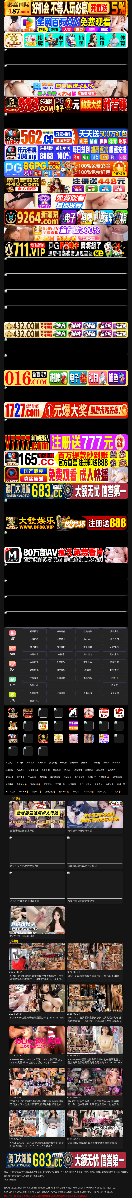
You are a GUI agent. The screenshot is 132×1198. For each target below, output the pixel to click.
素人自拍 (114, 638)
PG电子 (63, 762)
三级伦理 (34, 638)
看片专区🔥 (64, 791)
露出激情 (61, 677)
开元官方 (48, 784)
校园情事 (61, 693)
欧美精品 (88, 631)
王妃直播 (100, 769)
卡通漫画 (34, 677)
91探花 (61, 654)
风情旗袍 (34, 669)
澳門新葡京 (80, 777)
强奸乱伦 (61, 631)
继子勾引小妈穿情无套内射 (24, 865)
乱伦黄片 (112, 769)
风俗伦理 (114, 693)
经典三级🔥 (24, 791)
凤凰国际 (21, 769)
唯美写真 (88, 677)
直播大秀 (121, 784)
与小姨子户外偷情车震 (80, 830)
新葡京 (106, 762)
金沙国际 (72, 784)
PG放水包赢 (33, 769)
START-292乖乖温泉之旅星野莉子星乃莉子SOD (93, 975)
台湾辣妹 (34, 646)
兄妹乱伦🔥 (50, 791)
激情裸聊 (9, 784)
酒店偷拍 (78, 769)
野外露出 (114, 654)
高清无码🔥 (89, 791)
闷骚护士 (114, 669)
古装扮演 (34, 662)
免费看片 (99, 784)
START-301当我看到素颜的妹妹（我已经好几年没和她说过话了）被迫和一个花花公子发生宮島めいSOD (94, 1020)
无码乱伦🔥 (35, 784)
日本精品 (61, 638)
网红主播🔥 (116, 791)
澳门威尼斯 (10, 791)
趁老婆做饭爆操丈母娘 (22, 830)
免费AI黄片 (102, 791)
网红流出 (88, 654)
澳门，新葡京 (85, 784)
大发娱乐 (67, 777)
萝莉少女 (114, 631)
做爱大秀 (110, 784)
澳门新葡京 (55, 777)
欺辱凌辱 (34, 654)
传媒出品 (34, 685)
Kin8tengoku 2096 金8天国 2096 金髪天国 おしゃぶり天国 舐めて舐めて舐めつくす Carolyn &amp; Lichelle (36, 1062)
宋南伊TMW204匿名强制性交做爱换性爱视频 (92, 1143)
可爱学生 (88, 662)
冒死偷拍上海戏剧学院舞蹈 (82, 865)
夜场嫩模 (32, 777)
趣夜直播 (21, 777)
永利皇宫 (92, 777)
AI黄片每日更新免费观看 (81, 900)
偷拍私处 (9, 777)
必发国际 (43, 777)
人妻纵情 (88, 693)
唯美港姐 (88, 646)
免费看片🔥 (104, 777)
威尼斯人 (9, 762)
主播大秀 (89, 769)
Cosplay (88, 638)
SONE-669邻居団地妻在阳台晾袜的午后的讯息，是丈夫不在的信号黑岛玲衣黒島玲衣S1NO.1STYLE (95, 1061)
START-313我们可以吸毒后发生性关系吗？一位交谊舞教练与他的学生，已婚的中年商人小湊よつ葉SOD (37, 979)
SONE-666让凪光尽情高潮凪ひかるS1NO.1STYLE (37, 1017)
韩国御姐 (61, 646)
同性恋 (114, 685)
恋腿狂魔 (114, 662)
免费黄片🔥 (22, 784)
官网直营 (42, 762)
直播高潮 (46, 769)
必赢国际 (9, 769)
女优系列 (61, 662)
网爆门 (114, 677)
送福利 (97, 762)
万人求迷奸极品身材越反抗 (24, 900)
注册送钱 (74, 762)
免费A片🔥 (37, 791)
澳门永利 (53, 762)
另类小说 (34, 700)
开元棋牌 (30, 762)
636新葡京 (117, 777)
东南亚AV (114, 646)
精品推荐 (34, 631)
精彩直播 (57, 769)
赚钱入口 (76, 791)
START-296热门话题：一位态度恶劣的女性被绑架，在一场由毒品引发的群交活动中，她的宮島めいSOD (94, 1104)
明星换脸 (61, 669)
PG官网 (20, 762)
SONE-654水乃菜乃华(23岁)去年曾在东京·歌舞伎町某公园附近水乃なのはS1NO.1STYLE (37, 1144)
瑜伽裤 (88, 669)
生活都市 (34, 693)
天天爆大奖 (60, 784)
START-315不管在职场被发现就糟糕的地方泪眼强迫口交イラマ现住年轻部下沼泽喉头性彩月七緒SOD (37, 1104)
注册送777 (86, 762)
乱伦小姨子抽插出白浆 (22, 935)
